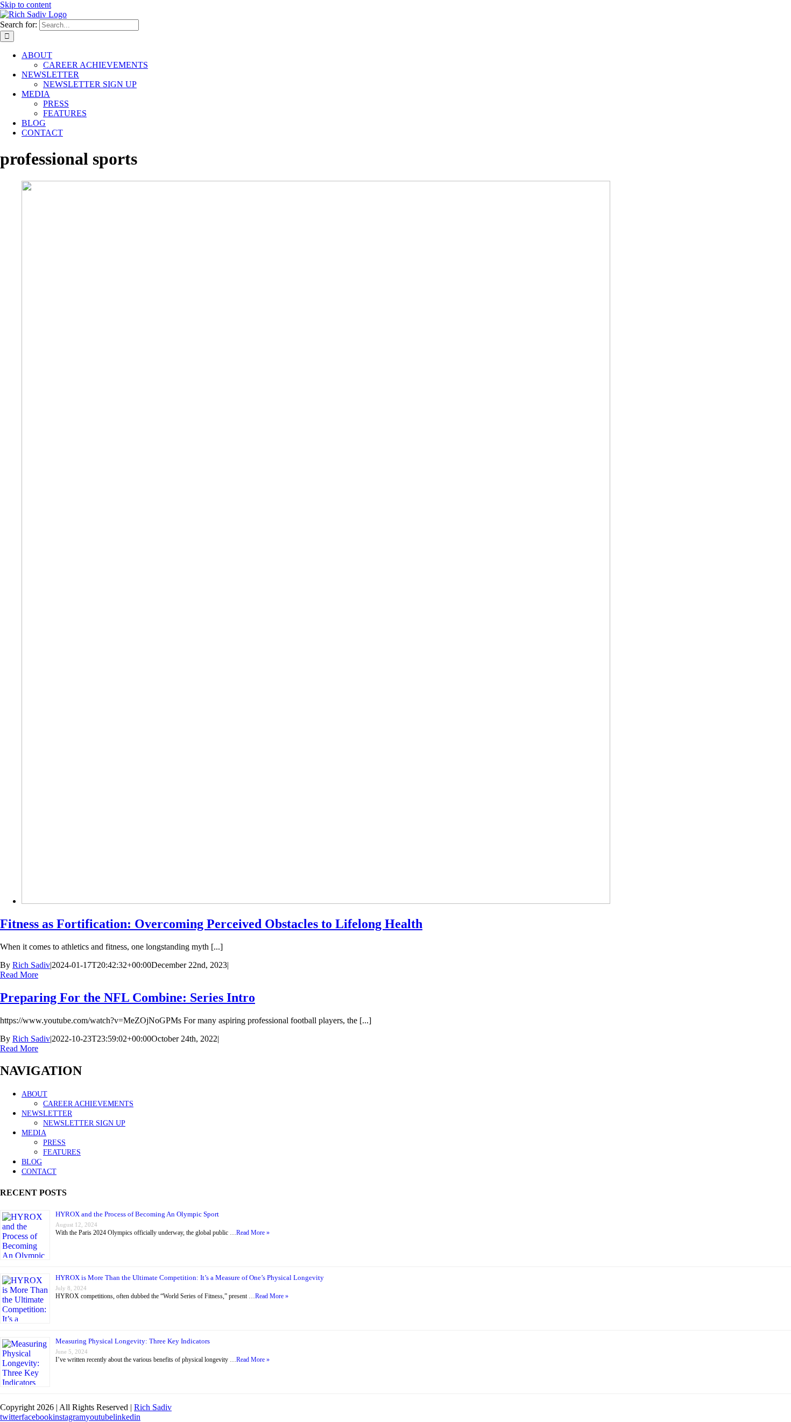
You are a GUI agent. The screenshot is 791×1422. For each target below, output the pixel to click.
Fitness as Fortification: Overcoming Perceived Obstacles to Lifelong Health (211, 924)
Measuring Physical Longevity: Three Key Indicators (132, 1341)
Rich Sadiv (31, 965)
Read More (19, 974)
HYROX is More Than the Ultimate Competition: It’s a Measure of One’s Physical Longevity (189, 1278)
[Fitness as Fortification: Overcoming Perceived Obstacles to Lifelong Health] (316, 900)
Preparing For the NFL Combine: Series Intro (127, 997)
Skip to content (25, 4)
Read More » (253, 1232)
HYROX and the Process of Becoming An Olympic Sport (137, 1214)
